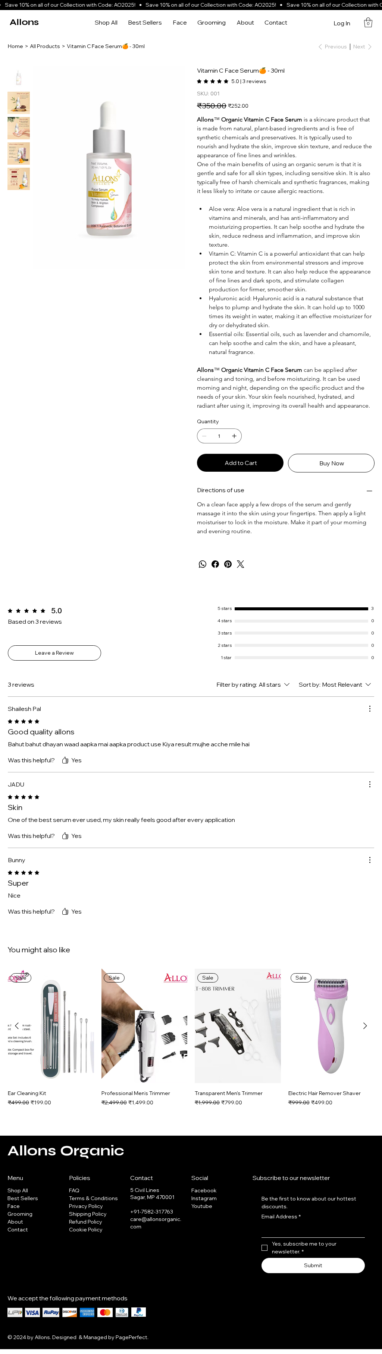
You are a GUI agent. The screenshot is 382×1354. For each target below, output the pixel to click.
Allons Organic (65, 1151)
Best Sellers (22, 1198)
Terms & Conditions (93, 1198)
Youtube (201, 1206)
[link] (231, 81)
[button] (368, 22)
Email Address (281, 1216)
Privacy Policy (86, 1206)
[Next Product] (365, 1025)
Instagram (204, 1198)
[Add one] (234, 435)
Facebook (204, 1190)
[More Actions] (369, 708)
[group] (191, 1041)
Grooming (19, 1214)
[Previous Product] (16, 1025)
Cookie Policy (86, 1229)
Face (13, 1206)
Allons (24, 22)
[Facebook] (215, 564)
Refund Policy (85, 1221)
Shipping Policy (88, 1214)
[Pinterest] (228, 564)
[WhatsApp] (202, 564)
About (15, 1221)
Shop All (17, 1190)
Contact (17, 1229)
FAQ (74, 1190)
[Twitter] (240, 564)
